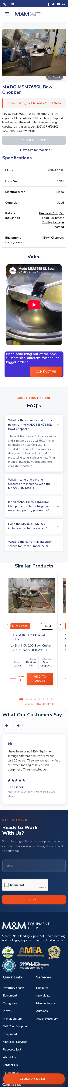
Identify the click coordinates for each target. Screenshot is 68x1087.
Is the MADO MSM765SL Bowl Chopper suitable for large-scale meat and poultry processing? (30, 506)
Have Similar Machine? (36, 150)
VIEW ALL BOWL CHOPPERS (40, 704)
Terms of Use (12, 1073)
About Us (9, 1057)
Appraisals (43, 995)
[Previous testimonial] (6, 725)
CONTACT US (46, 372)
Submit (34, 899)
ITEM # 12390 (20, 626)
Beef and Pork (48, 213)
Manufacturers (45, 1003)
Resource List (12, 1049)
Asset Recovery (47, 1019)
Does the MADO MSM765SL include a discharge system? (28, 526)
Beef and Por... (31, 664)
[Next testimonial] (18, 725)
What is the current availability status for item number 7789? (30, 544)
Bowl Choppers (53, 238)
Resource (42, 988)
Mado (60, 192)
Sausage (58, 222)
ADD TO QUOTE (40, 679)
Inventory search (14, 988)
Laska (17, 665)
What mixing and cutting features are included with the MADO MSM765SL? (29, 484)
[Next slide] (60, 625)
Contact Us (10, 1065)
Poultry (47, 222)
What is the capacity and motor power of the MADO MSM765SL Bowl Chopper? (30, 424)
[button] (61, 52)
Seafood (58, 227)
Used (47, 626)
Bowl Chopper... (46, 664)
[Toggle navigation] (6, 13)
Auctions (42, 1011)
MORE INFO (21, 678)
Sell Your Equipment (16, 1026)
